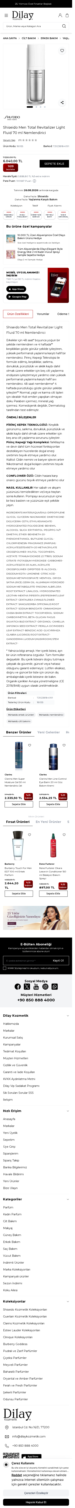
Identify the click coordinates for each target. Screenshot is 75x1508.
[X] (27, 987)
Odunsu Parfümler (15, 1399)
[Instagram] (45, 987)
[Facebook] (18, 987)
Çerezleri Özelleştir (36, 1493)
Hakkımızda (11, 1024)
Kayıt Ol (58, 960)
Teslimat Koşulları (14, 1051)
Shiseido (43, 196)
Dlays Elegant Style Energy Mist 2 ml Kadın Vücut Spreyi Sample (40, 251)
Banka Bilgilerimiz (15, 1167)
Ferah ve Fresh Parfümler (20, 1385)
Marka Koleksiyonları (16, 1269)
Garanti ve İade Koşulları (19, 1072)
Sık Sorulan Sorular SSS (18, 1093)
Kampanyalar (12, 1044)
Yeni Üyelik (10, 1133)
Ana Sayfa (10, 38)
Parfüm (8, 1207)
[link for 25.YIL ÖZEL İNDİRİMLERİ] (36, 918)
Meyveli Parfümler (15, 1365)
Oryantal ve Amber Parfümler (23, 1378)
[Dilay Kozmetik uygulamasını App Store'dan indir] (32, 1457)
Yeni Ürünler (11, 1181)
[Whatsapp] (55, 987)
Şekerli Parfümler (14, 1392)
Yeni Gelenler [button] (49, 732)
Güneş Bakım (12, 1235)
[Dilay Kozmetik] (36, 1414)
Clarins (8, 774)
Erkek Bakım (49, 38)
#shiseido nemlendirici (51, 714)
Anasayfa (9, 1119)
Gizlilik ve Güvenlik (15, 1065)
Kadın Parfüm (12, 1214)
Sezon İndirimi (12, 1283)
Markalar (8, 1030)
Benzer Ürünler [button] (18, 732)
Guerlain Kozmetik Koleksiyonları (25, 1316)
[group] (36, 76)
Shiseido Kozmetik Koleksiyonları (25, 1309)
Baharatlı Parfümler (16, 1371)
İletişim (8, 1099)
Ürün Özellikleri (18, 314)
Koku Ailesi (10, 1290)
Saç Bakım (10, 1249)
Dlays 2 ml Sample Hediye (30, 259)
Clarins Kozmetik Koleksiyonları (23, 1323)
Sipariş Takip (11, 1160)
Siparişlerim (10, 1153)
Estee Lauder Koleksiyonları (21, 1330)
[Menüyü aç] (6, 15)
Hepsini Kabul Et (36, 1502)
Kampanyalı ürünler (16, 1276)
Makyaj (7, 1228)
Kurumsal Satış (13, 1037)
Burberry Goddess (15, 1344)
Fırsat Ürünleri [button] (18, 822)
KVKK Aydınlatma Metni (19, 1079)
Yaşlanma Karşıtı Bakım (43, 199)
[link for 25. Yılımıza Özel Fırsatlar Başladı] (36, 4)
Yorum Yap (9, 140)
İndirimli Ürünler (13, 1262)
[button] (30, 107)
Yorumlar (43, 314)
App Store (18, 289)
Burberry (9, 864)
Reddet (17, 1475)
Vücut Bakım (12, 1255)
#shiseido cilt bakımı (19, 721)
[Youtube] (36, 987)
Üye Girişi (9, 1146)
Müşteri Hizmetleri (15, 1058)
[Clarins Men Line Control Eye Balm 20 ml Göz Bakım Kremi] (53, 756)
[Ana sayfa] (30, 15)
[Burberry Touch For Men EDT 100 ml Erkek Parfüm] (19, 845)
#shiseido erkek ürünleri (21, 714)
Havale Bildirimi (13, 1174)
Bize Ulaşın (10, 1188)
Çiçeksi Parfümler (15, 1358)
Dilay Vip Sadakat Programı (21, 1086)
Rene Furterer (46, 864)
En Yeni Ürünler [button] (48, 822)
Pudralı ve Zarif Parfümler (20, 1351)
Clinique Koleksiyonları (17, 1337)
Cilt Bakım (29, 38)
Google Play (19, 296)
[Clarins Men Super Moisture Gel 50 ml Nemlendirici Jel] (19, 756)
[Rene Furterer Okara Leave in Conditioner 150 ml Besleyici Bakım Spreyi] (53, 845)
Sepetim (9, 1139)
